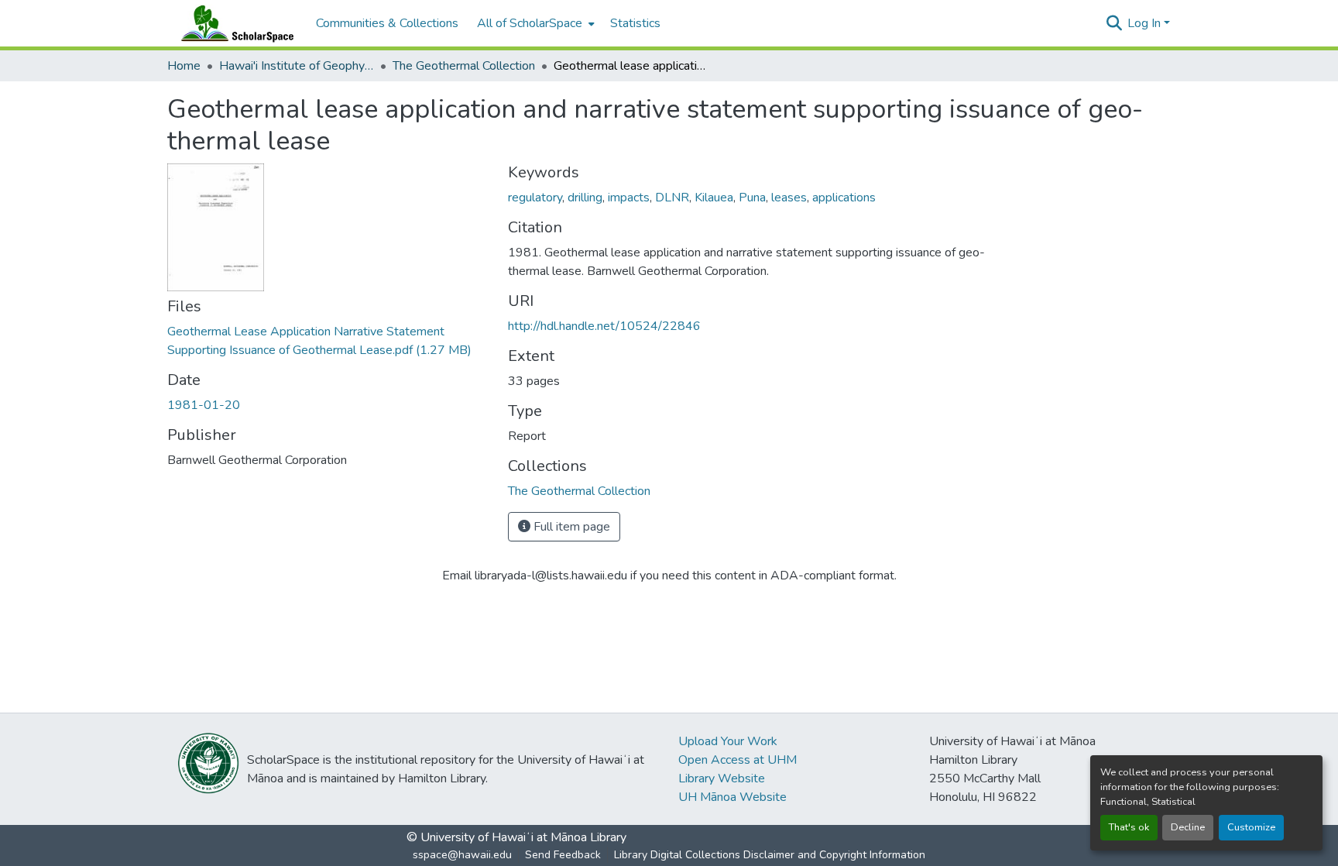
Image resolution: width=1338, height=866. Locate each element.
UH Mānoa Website (732, 797)
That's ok (1129, 827)
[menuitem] (534, 23)
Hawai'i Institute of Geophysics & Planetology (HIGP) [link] (296, 65)
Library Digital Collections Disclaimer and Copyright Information (769, 854)
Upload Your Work (727, 741)
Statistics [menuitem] (635, 23)
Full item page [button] (570, 526)
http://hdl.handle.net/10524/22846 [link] (604, 326)
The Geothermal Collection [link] (464, 65)
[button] (233, 23)
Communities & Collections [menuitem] (387, 23)
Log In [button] (1145, 23)
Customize (1251, 827)
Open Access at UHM (737, 759)
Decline (1188, 827)
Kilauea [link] (714, 197)
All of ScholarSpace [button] (529, 23)
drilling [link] (585, 197)
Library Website (721, 778)
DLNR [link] (672, 197)
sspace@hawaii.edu (462, 854)
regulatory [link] (535, 197)
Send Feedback (563, 854)
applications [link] (844, 197)
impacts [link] (629, 197)
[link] (328, 340)
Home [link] (184, 65)
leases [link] (789, 197)
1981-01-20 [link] (203, 405)
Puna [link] (752, 197)
